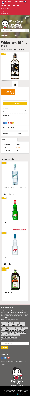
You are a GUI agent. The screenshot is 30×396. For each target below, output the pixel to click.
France (20, 131)
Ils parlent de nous (16, 363)
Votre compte (6, 35)
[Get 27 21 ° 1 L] (15, 213)
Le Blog (2, 11)
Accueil (3, 49)
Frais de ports (24, 363)
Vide (16, 35)
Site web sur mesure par (10, 394)
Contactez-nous (4, 13)
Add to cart (16, 103)
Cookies (3, 363)
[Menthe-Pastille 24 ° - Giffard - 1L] (15, 178)
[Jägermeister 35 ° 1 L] (15, 283)
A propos (3, 361)
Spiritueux (9, 49)
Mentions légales (20, 361)
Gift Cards (3, 10)
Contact (3, 364)
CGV (25, 361)
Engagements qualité (10, 361)
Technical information (10, 139)
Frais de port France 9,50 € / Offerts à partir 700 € (11, 6)
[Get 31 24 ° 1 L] (15, 248)
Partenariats (8, 363)
